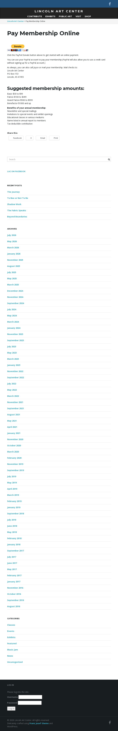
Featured (12, 643)
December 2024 (15, 290)
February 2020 (14, 457)
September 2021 (15, 408)
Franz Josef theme (39, 723)
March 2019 (13, 495)
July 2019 (11, 476)
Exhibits (50, 16)
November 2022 (15, 371)
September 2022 (15, 377)
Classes (11, 625)
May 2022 (12, 389)
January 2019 (13, 507)
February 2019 (14, 501)
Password (12, 702)
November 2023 (15, 334)
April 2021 (12, 427)
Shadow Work (14, 204)
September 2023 (15, 340)
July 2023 (11, 346)
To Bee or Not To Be (17, 198)
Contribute (34, 16)
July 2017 (11, 556)
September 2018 (15, 513)
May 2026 (12, 241)
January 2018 (13, 544)
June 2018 (12, 526)
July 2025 (11, 272)
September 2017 (15, 550)
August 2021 (13, 414)
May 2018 (12, 532)
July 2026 (11, 235)
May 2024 (12, 315)
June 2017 (12, 563)
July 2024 (11, 309)
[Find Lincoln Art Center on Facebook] (110, 3)
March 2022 (13, 396)
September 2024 (15, 303)
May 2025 (12, 278)
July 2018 (11, 519)
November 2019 (15, 464)
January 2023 (13, 365)
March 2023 (13, 359)
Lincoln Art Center (59, 11)
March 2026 (13, 247)
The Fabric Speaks (16, 210)
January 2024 (13, 328)
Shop (88, 16)
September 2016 (15, 600)
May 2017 (12, 569)
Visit (78, 16)
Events (10, 631)
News (10, 655)
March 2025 (13, 284)
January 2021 (13, 433)
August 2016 (13, 606)
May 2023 (12, 352)
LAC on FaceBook (16, 171)
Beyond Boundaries (17, 216)
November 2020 (15, 439)
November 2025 (15, 260)
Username (12, 697)
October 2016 (14, 594)
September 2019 (15, 470)
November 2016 (15, 587)
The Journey (13, 191)
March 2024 (13, 321)
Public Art (65, 16)
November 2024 (15, 297)
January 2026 (13, 253)
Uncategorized (15, 662)
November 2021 (15, 402)
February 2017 (14, 575)
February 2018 (14, 538)
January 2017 (13, 581)
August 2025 (13, 266)
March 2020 (13, 451)
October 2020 (14, 445)
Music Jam (12, 649)
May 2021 (12, 420)
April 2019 (12, 488)
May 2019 (12, 482)
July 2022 (11, 383)
